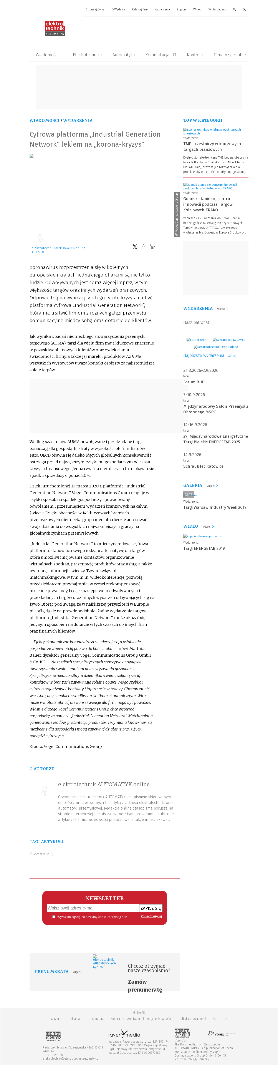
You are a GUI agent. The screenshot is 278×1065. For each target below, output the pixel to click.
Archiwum (133, 1019)
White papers (217, 9)
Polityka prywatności (192, 1019)
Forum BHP (194, 381)
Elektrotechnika (87, 54)
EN (214, 1019)
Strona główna (95, 9)
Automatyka (124, 54)
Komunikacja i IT (161, 54)
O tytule (56, 1019)
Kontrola (195, 54)
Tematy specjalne (229, 54)
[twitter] (134, 247)
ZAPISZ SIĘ (151, 908)
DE (225, 1019)
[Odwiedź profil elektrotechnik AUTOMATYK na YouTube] (143, 1012)
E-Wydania (118, 9)
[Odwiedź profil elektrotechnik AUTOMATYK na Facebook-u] (134, 1012)
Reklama (74, 1019)
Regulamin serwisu (159, 1019)
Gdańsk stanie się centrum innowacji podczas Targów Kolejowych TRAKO (208, 204)
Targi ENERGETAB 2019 (204, 548)
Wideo (197, 9)
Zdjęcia (181, 9)
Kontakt (115, 1019)
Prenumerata (95, 1019)
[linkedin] (152, 247)
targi (186, 376)
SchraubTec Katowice (203, 466)
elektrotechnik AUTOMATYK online (58, 248)
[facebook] (143, 247)
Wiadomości (47, 54)
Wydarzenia (162, 9)
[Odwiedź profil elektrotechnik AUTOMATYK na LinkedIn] (139, 1012)
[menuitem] (95, 10)
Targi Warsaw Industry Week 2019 (215, 507)
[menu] (139, 10)
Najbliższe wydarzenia (209, 355)
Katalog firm (140, 9)
